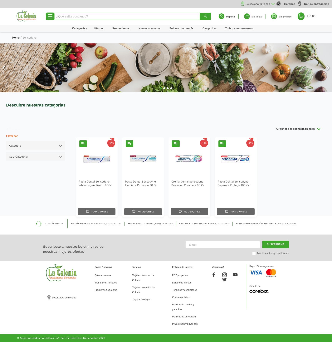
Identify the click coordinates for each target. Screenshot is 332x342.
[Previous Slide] (4, 67)
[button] (161, 88)
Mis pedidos (285, 16)
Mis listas (256, 16)
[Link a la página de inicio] (16, 37)
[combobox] (132, 16)
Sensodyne (29, 37)
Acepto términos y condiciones (273, 253)
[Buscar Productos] (205, 16)
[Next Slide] (327, 67)
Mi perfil (230, 16)
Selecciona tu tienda (258, 3)
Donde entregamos (316, 3)
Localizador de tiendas (64, 297)
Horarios (289, 3)
